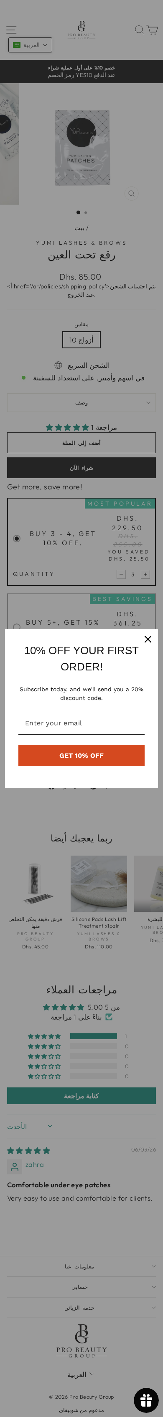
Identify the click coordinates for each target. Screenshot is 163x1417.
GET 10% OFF (81, 755)
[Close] (148, 639)
